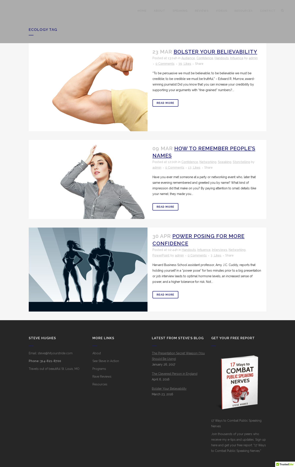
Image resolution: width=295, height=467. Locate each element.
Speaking (224, 162)
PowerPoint (161, 255)
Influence (236, 58)
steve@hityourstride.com (55, 353)
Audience (188, 58)
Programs (99, 368)
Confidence (205, 58)
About (96, 353)
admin (253, 58)
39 (184, 63)
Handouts (222, 58)
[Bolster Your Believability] (88, 87)
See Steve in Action (105, 361)
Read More (165, 102)
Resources (99, 384)
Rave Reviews (101, 376)
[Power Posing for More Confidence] (88, 270)
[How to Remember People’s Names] (88, 179)
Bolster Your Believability (215, 52)
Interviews (219, 250)
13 (194, 167)
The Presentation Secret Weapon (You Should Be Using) (178, 356)
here (214, 445)
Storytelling (241, 162)
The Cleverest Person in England (174, 373)
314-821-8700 (50, 361)
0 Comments (164, 63)
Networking (208, 162)
